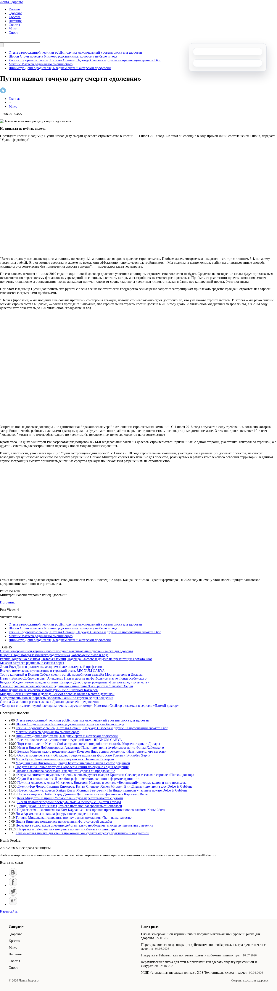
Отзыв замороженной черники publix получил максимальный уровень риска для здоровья (75, 52)
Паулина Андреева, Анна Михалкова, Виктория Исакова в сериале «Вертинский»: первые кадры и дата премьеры (102, 782)
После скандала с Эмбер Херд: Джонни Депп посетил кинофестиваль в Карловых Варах (83, 794)
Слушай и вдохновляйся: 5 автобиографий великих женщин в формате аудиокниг (78, 778)
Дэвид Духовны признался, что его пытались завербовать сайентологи (69, 806)
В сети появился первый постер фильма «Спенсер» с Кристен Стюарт (69, 802)
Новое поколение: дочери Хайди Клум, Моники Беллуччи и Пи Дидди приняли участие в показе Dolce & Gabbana (102, 790)
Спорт (13, 32)
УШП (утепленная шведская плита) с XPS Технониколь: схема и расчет (194, 972)
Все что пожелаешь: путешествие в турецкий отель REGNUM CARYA (52, 670)
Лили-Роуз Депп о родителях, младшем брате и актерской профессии (60, 68)
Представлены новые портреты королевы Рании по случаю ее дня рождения (56, 698)
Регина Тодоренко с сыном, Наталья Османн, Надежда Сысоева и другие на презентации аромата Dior (85, 60)
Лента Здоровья (11, 2)
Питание (15, 21)
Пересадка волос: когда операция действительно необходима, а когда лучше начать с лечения (84, 825)
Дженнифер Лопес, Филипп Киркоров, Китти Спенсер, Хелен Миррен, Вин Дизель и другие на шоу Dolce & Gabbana (104, 786)
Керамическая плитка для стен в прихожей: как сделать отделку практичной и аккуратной (82, 833)
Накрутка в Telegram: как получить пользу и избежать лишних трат (67, 829)
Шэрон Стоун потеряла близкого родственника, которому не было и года (63, 56)
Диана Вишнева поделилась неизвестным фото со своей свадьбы (64, 821)
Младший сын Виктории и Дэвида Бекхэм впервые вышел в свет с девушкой (57, 694)
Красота (15, 17)
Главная (14, 9)
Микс (13, 28)
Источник (7, 602)
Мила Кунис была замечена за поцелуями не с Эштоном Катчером (49, 690)
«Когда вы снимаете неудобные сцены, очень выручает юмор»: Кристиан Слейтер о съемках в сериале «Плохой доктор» (89, 705)
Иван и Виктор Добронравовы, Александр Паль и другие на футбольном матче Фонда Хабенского (73, 678)
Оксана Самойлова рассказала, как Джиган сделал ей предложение (49, 702)
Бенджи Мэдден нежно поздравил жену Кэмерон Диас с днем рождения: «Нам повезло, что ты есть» (74, 682)
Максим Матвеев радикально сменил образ (40, 64)
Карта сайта (9, 911)
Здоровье (15, 13)
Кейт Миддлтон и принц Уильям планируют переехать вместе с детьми (70, 798)
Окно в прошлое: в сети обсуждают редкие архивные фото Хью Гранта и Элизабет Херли (66, 686)
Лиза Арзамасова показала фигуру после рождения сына (57, 813)
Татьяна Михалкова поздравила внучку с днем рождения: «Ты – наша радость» (74, 817)
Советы (14, 25)
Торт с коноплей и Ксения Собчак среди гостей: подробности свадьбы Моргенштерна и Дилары (71, 674)
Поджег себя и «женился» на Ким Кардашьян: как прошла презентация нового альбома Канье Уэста (91, 810)
